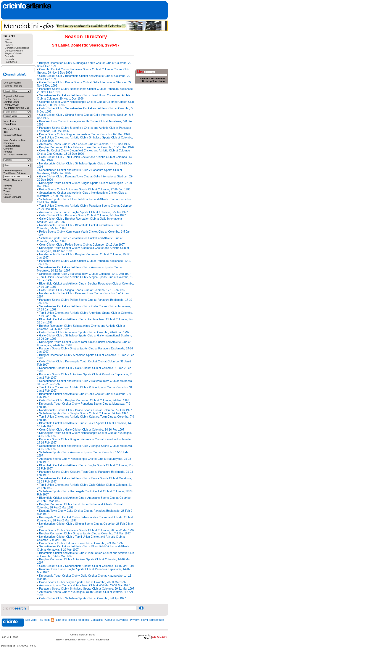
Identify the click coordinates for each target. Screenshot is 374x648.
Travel (6, 191)
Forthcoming (158, 78)
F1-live (90, 639)
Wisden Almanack (12, 180)
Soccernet (70, 639)
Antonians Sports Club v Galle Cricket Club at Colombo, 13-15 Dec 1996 (84, 144)
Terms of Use (156, 619)
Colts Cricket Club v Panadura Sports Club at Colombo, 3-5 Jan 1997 (82, 215)
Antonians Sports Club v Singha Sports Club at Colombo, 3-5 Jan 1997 (83, 212)
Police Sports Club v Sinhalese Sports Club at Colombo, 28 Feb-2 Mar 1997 (86, 530)
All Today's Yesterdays (15, 154)
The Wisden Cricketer (14, 173)
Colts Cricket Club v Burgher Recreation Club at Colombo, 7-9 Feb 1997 (84, 400)
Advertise (122, 619)
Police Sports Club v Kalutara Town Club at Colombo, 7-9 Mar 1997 (81, 543)
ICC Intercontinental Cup (16, 107)
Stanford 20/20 (11, 102)
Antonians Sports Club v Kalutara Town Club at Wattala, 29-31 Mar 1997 (84, 585)
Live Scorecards (12, 82)
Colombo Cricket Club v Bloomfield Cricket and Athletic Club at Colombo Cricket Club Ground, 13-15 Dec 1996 (83, 152)
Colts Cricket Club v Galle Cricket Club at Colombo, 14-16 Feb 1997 (81, 429)
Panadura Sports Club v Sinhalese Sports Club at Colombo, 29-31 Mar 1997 (86, 588)
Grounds (9, 56)
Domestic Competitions (17, 48)
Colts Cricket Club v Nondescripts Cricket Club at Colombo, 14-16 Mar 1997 (86, 566)
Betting (7, 188)
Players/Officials (13, 53)
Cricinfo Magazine (12, 170)
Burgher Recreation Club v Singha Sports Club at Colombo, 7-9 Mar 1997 (85, 533)
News (8, 39)
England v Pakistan (13, 96)
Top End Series (11, 99)
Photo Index (9, 124)
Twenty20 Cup (11, 104)
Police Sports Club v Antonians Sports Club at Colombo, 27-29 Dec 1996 (84, 189)
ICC (5, 132)
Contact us (97, 619)
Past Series (11, 62)
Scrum (81, 639)
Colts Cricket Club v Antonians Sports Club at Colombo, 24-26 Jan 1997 (84, 332)
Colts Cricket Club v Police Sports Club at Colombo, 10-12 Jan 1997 (82, 244)
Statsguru (8, 143)
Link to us (61, 619)
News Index (9, 121)
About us (110, 619)
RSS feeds (44, 619)
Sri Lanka (9, 36)
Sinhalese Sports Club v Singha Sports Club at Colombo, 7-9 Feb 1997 (83, 413)
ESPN (92, 634)
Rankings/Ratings (12, 135)
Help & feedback (79, 619)
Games (7, 194)
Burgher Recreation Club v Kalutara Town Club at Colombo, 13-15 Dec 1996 (86, 147)
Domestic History (14, 50)
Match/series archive (14, 140)
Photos (8, 42)
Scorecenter (102, 639)
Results (18, 85)
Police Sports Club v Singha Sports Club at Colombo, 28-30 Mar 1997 (82, 582)
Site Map (30, 619)
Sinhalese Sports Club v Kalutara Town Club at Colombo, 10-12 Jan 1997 (85, 273)
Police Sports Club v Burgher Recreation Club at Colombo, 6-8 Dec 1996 (84, 134)
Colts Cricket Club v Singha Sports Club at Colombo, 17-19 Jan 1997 (82, 290)
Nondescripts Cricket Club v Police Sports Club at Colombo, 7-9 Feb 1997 (85, 410)
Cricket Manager (12, 197)
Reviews (8, 185)
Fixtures (9, 45)
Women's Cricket (12, 129)
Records (9, 59)
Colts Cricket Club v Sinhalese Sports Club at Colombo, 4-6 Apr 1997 (82, 598)
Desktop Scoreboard (154, 81)
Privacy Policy (138, 619)
